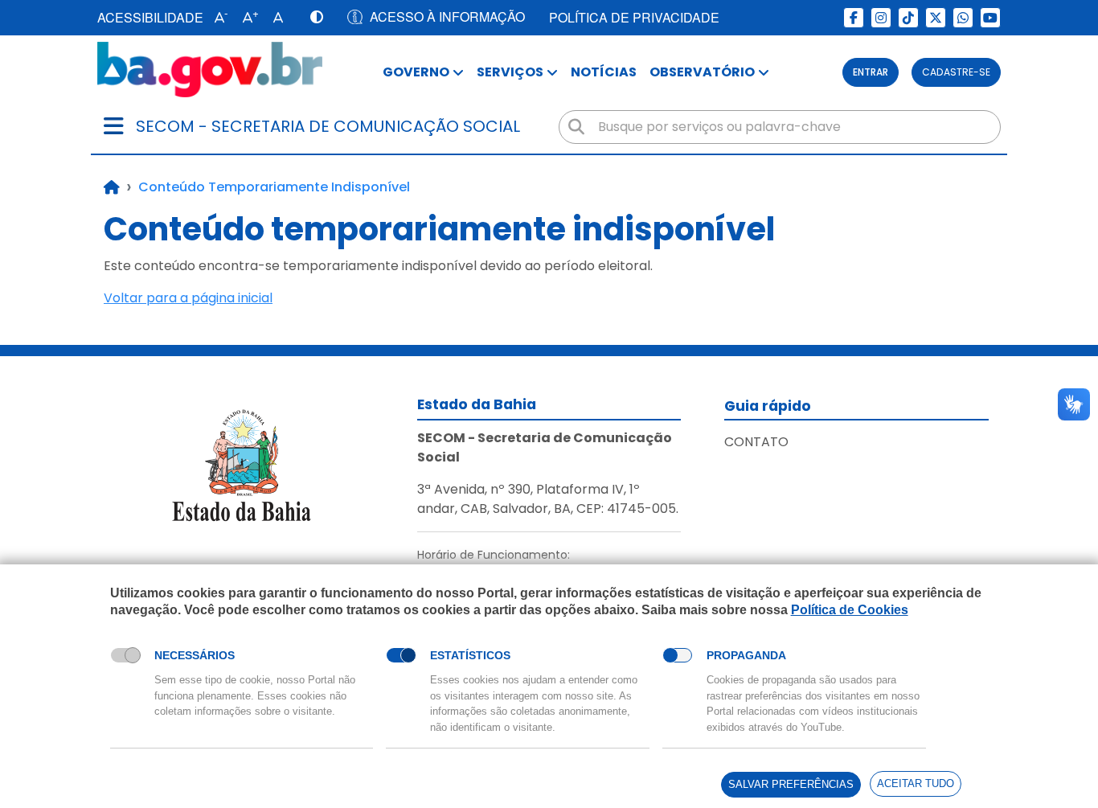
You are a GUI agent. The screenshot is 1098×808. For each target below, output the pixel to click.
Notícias (604, 72)
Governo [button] (416, 72)
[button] (217, 17)
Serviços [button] (510, 72)
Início (112, 187)
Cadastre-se (956, 72)
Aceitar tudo (915, 783)
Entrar (870, 72)
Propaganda (746, 655)
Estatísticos (470, 655)
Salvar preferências (791, 784)
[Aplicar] (576, 127)
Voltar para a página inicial (188, 298)
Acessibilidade (150, 17)
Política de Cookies (849, 610)
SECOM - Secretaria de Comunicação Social (328, 126)
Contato (756, 442)
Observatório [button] (702, 72)
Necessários (194, 655)
